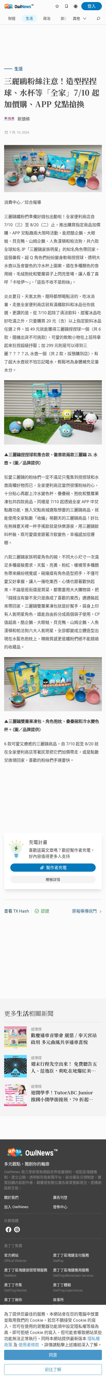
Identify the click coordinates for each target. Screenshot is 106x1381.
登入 (91, 6)
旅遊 (64, 18)
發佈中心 (60, 1206)
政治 (46, 18)
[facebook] (8, 1230)
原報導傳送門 (85, 911)
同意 (53, 1355)
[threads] (17, 1230)
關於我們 (11, 1197)
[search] (98, 18)
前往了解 (53, 1369)
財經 (11, 18)
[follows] (57, 6)
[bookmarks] (66, 6)
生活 (29, 18)
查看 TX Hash (16, 911)
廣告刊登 (60, 1197)
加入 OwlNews (16, 1206)
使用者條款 (29, 1345)
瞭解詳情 (53, 879)
